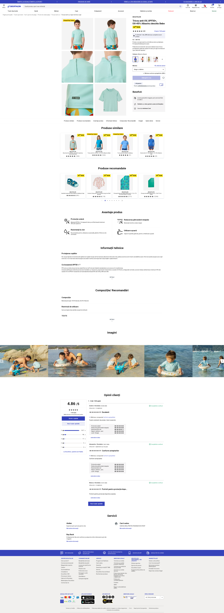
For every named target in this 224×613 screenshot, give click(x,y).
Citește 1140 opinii (153, 31)
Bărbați (56, 11)
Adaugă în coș (146, 78)
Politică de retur (83, 570)
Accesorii (121, 11)
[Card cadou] (77, 597)
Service (98, 569)
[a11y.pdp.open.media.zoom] (77, 34)
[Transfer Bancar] (74, 598)
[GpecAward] (107, 603)
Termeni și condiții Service (119, 570)
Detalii (112, 277)
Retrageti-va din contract (83, 573)
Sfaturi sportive (135, 563)
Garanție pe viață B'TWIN (103, 567)
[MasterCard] (66, 597)
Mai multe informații (72, 528)
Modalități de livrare (84, 560)
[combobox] (149, 69)
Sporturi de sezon (136, 565)
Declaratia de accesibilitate (113, 610)
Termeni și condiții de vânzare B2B (120, 567)
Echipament (98, 11)
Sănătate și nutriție (146, 11)
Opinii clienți (149, 121)
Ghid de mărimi (161, 65)
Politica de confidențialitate (118, 580)
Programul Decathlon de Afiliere (138, 570)
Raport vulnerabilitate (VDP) (120, 587)
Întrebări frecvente (154, 568)
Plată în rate (82, 568)
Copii (76, 11)
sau (150, 104)
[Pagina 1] (107, 200)
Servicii (214, 11)
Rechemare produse (102, 574)
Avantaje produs (98, 121)
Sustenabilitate (65, 569)
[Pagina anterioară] (102, 200)
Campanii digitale (83, 578)
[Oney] (66, 601)
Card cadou (99, 563)
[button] (112, 128)
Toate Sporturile (13, 11)
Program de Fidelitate (102, 560)
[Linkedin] (113, 597)
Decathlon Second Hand (103, 571)
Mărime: (135, 65)
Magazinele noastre (66, 565)
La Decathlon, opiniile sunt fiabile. (73, 451)
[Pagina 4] (114, 200)
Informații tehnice (111, 121)
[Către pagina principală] (14, 6)
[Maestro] (70, 597)
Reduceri (171, 11)
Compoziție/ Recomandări (128, 121)
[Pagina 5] (116, 200)
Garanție (98, 565)
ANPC (115, 584)
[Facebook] (103, 597)
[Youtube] (106, 597)
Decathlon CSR (65, 574)
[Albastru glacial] (135, 59)
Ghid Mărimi (82, 576)
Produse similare (69, 121)
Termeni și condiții (119, 560)
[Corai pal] (142, 59)
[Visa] (62, 597)
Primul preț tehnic (66, 576)
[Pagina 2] (109, 200)
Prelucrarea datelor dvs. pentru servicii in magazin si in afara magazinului (120, 575)
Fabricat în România (66, 578)
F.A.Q (130, 608)
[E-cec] (62, 602)
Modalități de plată (84, 563)
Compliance (64, 571)
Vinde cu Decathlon (154, 560)
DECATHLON (137, 17)
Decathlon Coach (136, 567)
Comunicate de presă (67, 563)
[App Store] (87, 598)
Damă (36, 11)
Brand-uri (192, 11)
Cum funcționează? (154, 563)
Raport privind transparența (140, 608)
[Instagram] (109, 597)
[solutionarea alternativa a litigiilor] (129, 598)
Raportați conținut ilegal (155, 570)
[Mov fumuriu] (155, 59)
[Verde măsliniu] (149, 59)
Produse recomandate (84, 121)
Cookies (116, 582)
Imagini (141, 121)
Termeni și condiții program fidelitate (119, 563)
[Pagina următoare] (122, 200)
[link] (73, 418)
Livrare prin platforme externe (85, 566)
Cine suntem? (65, 560)
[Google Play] (87, 603)
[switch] (163, 78)
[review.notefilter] (85, 430)
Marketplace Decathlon (67, 580)
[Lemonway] (74, 601)
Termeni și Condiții (70, 608)
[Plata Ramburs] (70, 601)
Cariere (63, 567)
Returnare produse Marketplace (154, 566)
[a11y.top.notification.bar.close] (220, 2)
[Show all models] (162, 59)
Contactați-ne (65, 582)
